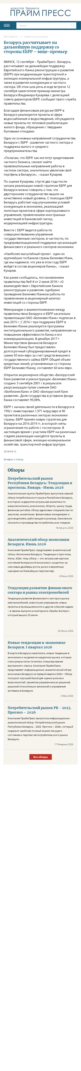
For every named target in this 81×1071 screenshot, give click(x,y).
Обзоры (16, 470)
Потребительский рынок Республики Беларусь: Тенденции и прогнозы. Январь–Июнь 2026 (40, 483)
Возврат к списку (14, 459)
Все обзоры (40, 757)
